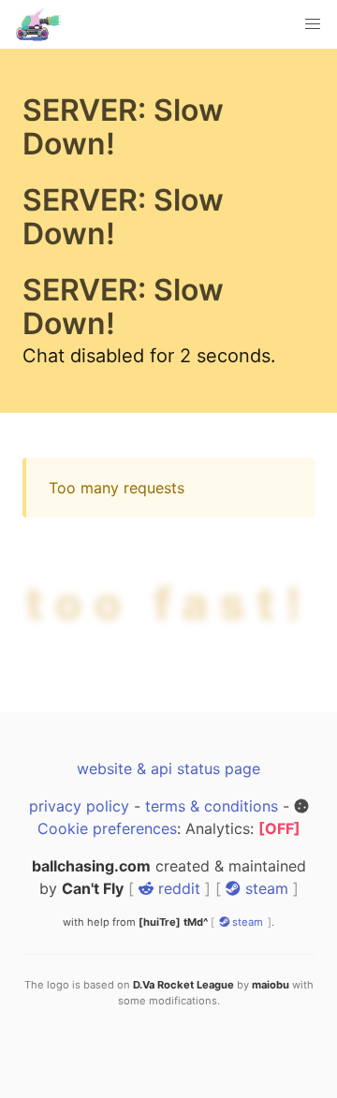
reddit (177, 955)
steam (264, 955)
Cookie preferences (107, 895)
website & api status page (168, 836)
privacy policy (79, 873)
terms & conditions (211, 873)
